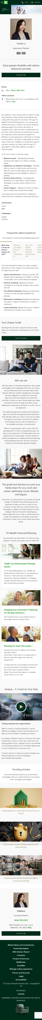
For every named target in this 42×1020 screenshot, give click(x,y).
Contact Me (21, 75)
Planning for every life (17, 646)
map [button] (13, 101)
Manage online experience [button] (21, 969)
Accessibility (21, 980)
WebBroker (21, 962)
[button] (21, 706)
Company (21, 955)
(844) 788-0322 (17, 90)
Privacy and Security (21, 973)
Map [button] (30, 928)
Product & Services (21, 959)
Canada (21, 994)
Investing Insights (21, 948)
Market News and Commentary (21, 945)
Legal (21, 976)
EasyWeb (21, 966)
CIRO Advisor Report (21, 952)
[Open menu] (4, 2)
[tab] (6, 250)
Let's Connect (21, 338)
